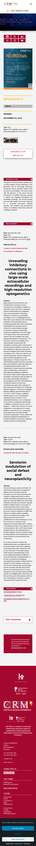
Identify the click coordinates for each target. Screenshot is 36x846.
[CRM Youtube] (7, 773)
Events (6, 799)
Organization (8, 797)
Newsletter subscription (11, 784)
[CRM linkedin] (10, 773)
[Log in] (8, 11)
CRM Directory (8, 804)
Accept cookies (18, 828)
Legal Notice (26, 843)
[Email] (22, 40)
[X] (14, 36)
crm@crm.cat (8, 759)
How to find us (8, 762)
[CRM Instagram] (13, 773)
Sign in (8, 106)
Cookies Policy (10, 843)
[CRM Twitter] (5, 773)
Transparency (8, 800)
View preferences (18, 839)
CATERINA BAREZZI (10, 592)
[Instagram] (14, 40)
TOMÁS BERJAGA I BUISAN (12, 595)
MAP (28, 239)
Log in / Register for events (19, 11)
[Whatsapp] (7, 40)
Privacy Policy (18, 843)
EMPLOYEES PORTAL (11, 788)
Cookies (6, 810)
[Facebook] (7, 36)
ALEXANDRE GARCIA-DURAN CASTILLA (16, 599)
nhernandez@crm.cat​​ (18, 648)
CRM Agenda (8, 782)
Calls (5, 802)
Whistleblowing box (10, 813)
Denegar (18, 834)
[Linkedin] (22, 36)
